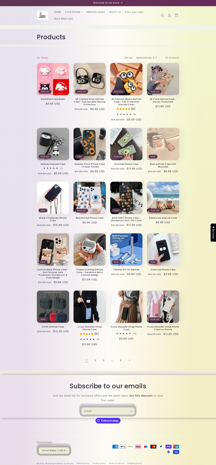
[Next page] (129, 360)
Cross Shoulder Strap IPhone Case (90, 328)
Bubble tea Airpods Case (163, 218)
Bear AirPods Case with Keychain (163, 165)
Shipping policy (134, 463)
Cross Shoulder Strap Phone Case (126, 328)
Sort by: (128, 57)
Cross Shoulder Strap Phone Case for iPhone (163, 328)
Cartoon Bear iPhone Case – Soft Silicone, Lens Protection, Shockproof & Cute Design (53, 273)
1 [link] (86, 360)
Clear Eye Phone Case (163, 269)
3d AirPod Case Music (53, 99)
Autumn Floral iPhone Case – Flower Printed (89, 165)
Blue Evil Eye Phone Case (89, 218)
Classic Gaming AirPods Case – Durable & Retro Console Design (89, 272)
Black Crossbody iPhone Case (53, 219)
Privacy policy (99, 463)
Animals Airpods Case (53, 164)
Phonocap (50, 463)
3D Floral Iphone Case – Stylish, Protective (163, 100)
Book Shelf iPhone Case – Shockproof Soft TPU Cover (126, 219)
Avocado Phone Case (126, 164)
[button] (74, 12)
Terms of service (116, 463)
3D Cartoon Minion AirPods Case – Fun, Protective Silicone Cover (126, 102)
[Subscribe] (131, 411)
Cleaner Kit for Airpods (126, 269)
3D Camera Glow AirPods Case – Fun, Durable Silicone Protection (90, 102)
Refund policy (83, 463)
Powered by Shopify (64, 463)
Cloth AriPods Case (53, 327)
